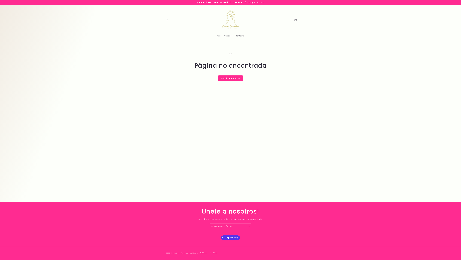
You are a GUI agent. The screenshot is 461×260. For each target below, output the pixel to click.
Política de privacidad (208, 253)
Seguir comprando (230, 78)
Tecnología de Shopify (189, 253)
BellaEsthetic (176, 253)
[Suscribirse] (249, 226)
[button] (167, 19)
